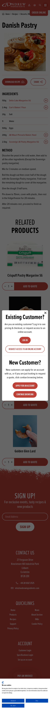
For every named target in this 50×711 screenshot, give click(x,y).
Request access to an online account (25, 349)
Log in (25, 340)
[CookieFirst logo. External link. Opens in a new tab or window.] (3, 682)
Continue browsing (25, 394)
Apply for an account (25, 385)
